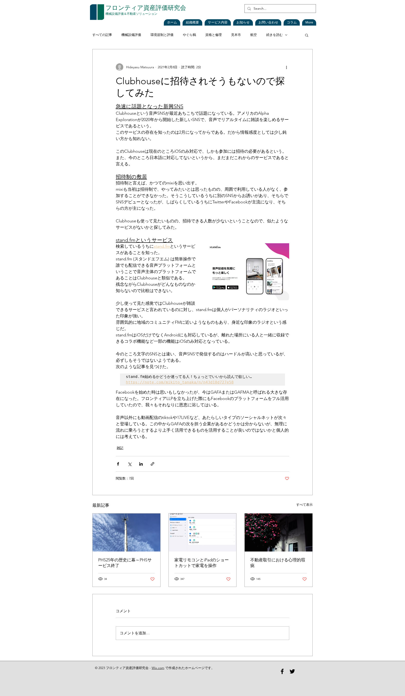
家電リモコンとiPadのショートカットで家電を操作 (201, 562)
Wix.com (158, 668)
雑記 (120, 448)
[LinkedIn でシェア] (141, 464)
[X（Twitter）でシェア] (129, 464)
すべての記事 (102, 35)
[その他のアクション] (286, 67)
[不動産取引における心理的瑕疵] (278, 532)
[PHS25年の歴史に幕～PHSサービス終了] (126, 532)
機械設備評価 (131, 35)
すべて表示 (304, 504)
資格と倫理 (213, 35)
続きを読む (274, 35)
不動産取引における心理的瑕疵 (277, 562)
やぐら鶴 (189, 35)
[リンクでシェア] (152, 464)
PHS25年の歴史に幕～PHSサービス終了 (125, 562)
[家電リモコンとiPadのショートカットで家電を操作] (202, 532)
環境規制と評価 (161, 35)
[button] (243, 22)
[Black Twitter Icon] (292, 671)
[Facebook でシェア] (118, 464)
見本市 (236, 35)
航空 (253, 35)
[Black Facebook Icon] (282, 671)
